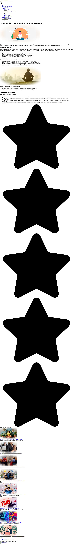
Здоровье (3, 8)
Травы (5, 14)
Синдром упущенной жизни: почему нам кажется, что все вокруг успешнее (13, 494)
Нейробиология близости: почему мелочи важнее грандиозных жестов (12, 536)
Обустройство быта (5, 17)
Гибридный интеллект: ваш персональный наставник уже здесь (11, 522)
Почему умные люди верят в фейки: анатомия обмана (9, 508)
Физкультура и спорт (7, 16)
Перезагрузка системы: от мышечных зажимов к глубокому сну (11, 453)
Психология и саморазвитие (7, 6)
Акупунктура (6, 9)
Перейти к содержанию (4, 0)
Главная (3, 5)
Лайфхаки (6, 7)
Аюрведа (5, 10)
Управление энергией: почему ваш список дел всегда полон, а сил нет (12, 480)
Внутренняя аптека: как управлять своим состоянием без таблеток (11, 439)
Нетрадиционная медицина (9, 13)
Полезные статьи (5, 19)
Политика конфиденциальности (7, 539)
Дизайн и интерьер (7, 18)
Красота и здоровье (7, 15)
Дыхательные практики (8, 12)
